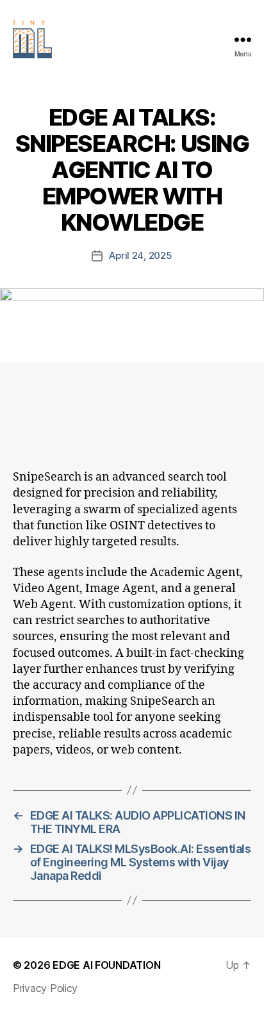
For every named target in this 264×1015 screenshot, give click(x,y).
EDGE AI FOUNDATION (106, 965)
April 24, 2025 (140, 255)
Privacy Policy (45, 988)
